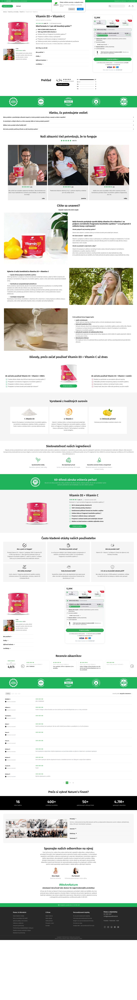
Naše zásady (49, 918)
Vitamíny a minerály (13, 12)
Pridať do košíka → (112, 59)
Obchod (18, 6)
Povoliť (80, 9)
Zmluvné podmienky (18, 925)
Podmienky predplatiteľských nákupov (23, 928)
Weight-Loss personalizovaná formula (83, 920)
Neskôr (72, 9)
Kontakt (48, 925)
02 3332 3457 (132, 1)
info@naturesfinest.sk (111, 916)
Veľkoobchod (49, 920)
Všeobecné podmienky (19, 933)
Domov (5, 12)
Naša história (49, 916)
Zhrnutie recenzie (63, 84)
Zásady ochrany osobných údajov (22, 930)
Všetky (8, 693)
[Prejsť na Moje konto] (129, 6)
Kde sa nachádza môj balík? (20, 918)
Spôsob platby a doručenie (20, 920)
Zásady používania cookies (76, 938)
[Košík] (132, 6)
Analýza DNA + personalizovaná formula (83, 925)
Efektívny (72, 833)
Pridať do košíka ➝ (68, 386)
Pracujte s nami (50, 923)
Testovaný (73, 838)
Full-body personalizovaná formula (82, 918)
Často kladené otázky (18, 916)
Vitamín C (22, 12)
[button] (5, 174)
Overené (72, 829)
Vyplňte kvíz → (7, 6)
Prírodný (72, 819)
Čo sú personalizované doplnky (81, 916)
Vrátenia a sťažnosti (18, 923)
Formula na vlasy (77, 923)
